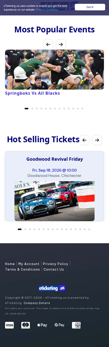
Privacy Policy (56, 264)
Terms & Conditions (46, 9)
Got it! (90, 7)
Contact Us (54, 269)
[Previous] (48, 44)
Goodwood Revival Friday (54, 159)
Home (10, 264)
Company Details (37, 303)
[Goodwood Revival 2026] (54, 201)
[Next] (61, 44)
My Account (30, 264)
